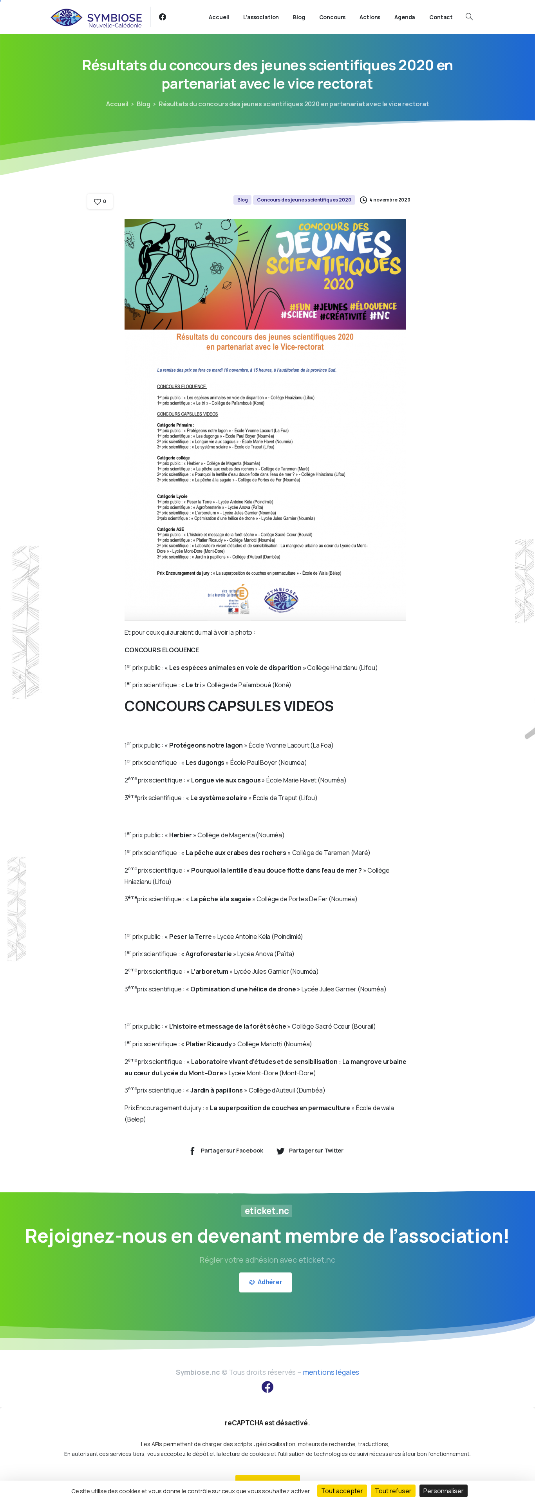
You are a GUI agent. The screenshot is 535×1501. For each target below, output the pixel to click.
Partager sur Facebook (232, 1150)
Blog (143, 104)
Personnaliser (443, 1490)
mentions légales (331, 1372)
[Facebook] (162, 16)
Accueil (117, 104)
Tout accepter (342, 1490)
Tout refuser (393, 1490)
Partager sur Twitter (316, 1150)
